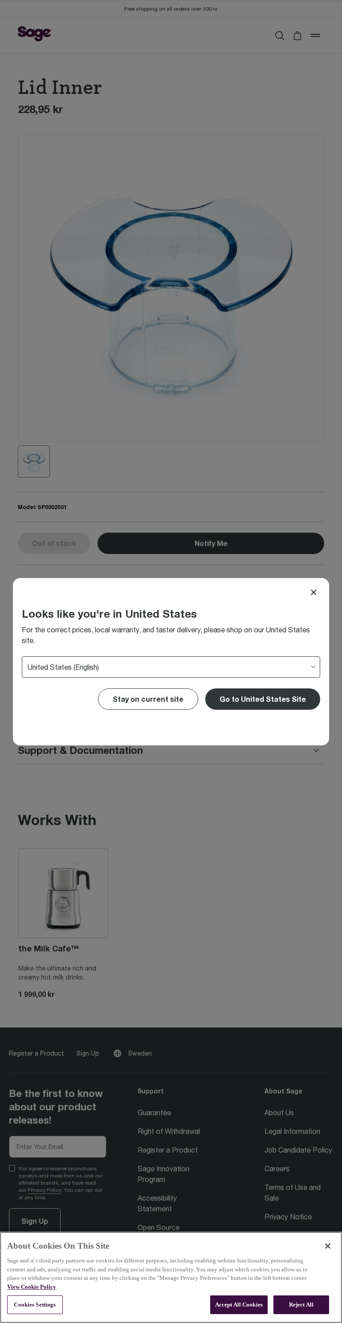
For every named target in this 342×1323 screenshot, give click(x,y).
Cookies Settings (35, 1304)
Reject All (301, 1304)
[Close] (313, 592)
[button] (262, 699)
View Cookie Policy (31, 1286)
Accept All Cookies (239, 1304)
